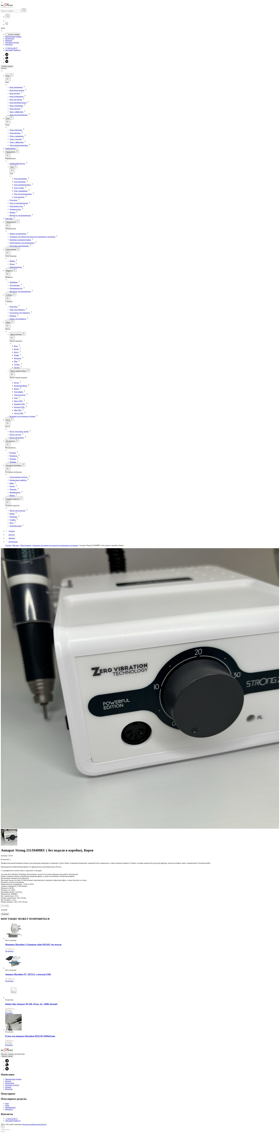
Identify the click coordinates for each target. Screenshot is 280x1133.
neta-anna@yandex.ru (12, 50)
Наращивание (10, 1107)
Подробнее (9, 951)
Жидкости (9, 1109)
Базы (7, 1103)
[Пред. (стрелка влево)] (2, 1131)
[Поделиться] (4, 1129)
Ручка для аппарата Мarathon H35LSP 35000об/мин (30, 1036)
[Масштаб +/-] (8, 1129)
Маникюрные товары (13, 36)
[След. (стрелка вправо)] (4, 1131)
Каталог (8, 1081)
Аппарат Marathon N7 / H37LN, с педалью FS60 (28, 974)
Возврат (8, 1087)
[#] (24, 10)
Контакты (9, 44)
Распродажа (9, 38)
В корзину (5, 914)
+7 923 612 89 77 (11, 48)
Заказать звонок (7, 66)
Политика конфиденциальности (34, 1124)
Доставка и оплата (12, 42)
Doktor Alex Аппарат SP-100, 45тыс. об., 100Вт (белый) (31, 1004)
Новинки (8, 40)
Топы (7, 1105)
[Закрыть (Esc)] (2, 1129)
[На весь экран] (6, 1129)
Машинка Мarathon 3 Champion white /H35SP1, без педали (33, 944)
